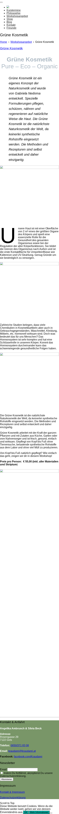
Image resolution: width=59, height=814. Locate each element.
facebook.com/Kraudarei (28, 756)
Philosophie (13, 13)
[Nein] (51, 813)
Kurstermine (14, 10)
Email (3, 769)
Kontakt (11, 25)
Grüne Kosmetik (11, 48)
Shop (10, 19)
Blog (9, 22)
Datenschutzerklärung (13, 797)
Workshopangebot (17, 16)
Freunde (11, 27)
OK (25, 812)
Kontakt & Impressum (12, 792)
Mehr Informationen (39, 812)
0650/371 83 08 (20, 745)
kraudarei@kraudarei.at (22, 751)
